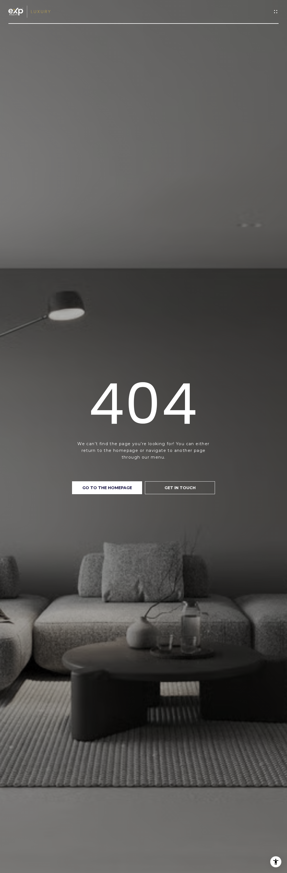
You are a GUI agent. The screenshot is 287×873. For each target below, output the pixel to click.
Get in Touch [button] (180, 487)
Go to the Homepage (107, 487)
